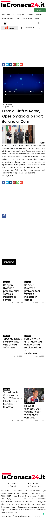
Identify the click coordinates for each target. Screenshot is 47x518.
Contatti (13, 486)
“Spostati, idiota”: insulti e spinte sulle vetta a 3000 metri (12, 343)
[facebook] (3, 64)
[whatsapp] (17, 64)
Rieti (18, 18)
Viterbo (39, 14)
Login (39, 10)
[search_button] (38, 23)
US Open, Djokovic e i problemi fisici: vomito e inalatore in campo (11, 292)
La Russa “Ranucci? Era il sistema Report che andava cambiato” (32, 411)
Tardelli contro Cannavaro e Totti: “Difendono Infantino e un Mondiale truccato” (12, 400)
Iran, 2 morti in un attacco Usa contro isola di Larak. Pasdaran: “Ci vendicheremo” (33, 346)
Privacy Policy (36, 486)
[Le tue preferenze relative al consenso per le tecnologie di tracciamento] (43, 514)
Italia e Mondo (8, 14)
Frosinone (28, 18)
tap (42, 23)
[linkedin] (10, 64)
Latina (37, 18)
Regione (20, 14)
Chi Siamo (14, 483)
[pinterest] (14, 64)
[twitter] (7, 64)
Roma (30, 14)
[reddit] (21, 64)
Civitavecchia (8, 18)
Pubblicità (34, 483)
